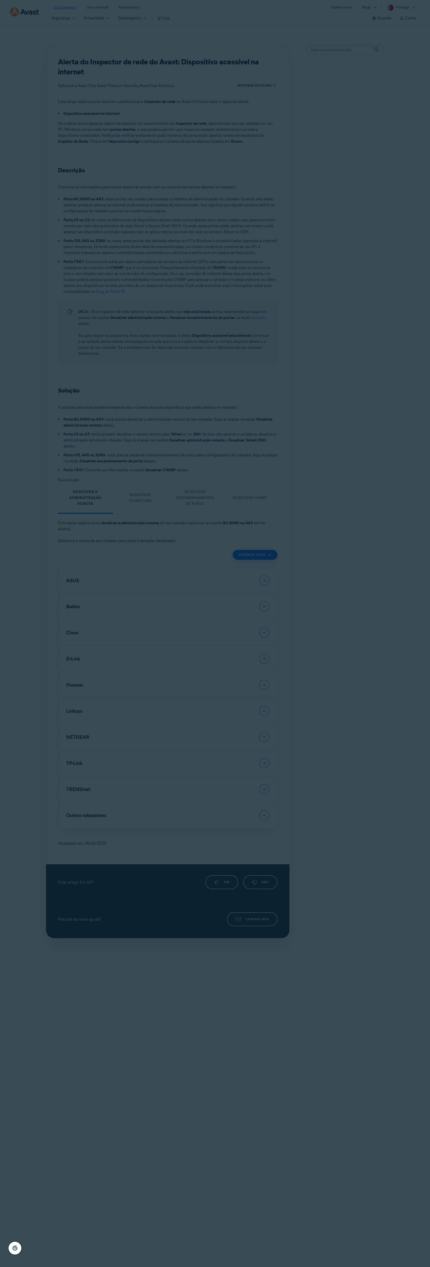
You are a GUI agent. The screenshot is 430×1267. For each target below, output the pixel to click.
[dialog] (215, 633)
